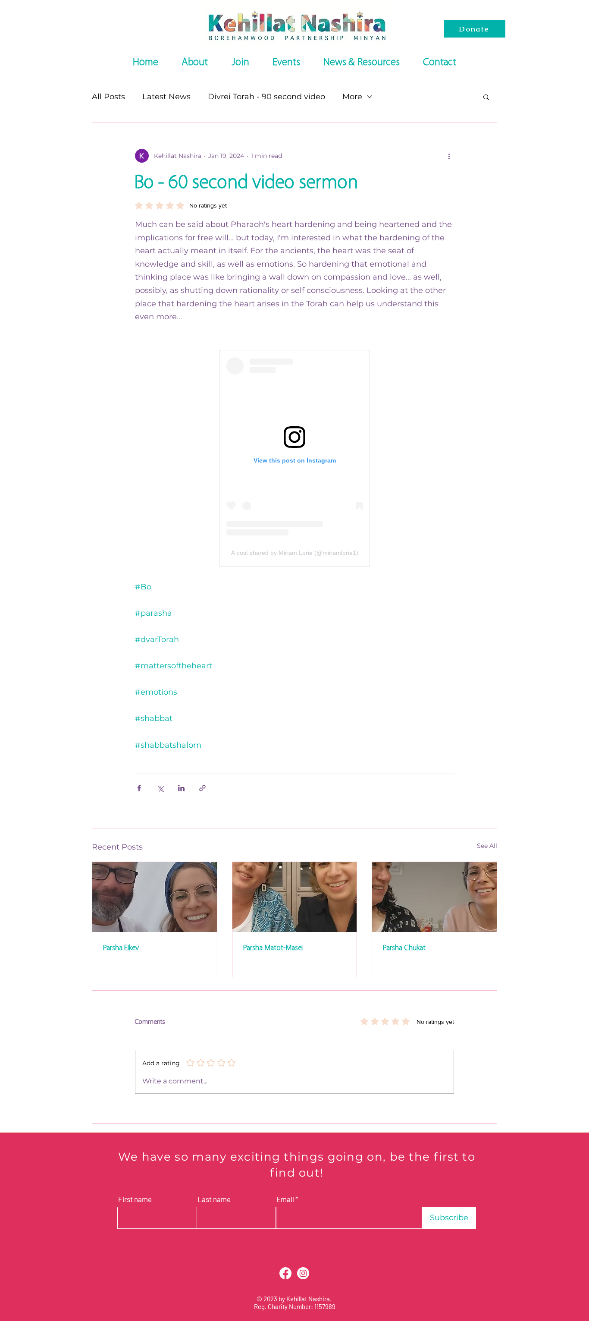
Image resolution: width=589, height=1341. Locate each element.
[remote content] (294, 458)
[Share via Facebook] (139, 788)
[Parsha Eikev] (154, 897)
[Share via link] (202, 788)
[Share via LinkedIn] (181, 788)
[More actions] (449, 156)
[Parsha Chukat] (434, 897)
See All (487, 846)
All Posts (108, 96)
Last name (214, 1199)
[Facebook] (285, 1273)
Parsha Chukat (404, 947)
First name (135, 1199)
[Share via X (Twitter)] (160, 788)
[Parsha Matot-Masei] (294, 897)
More (352, 96)
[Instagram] (303, 1273)
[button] (486, 96)
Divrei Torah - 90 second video (266, 96)
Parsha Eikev (121, 947)
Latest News (166, 96)
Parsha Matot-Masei (273, 947)
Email (285, 1199)
